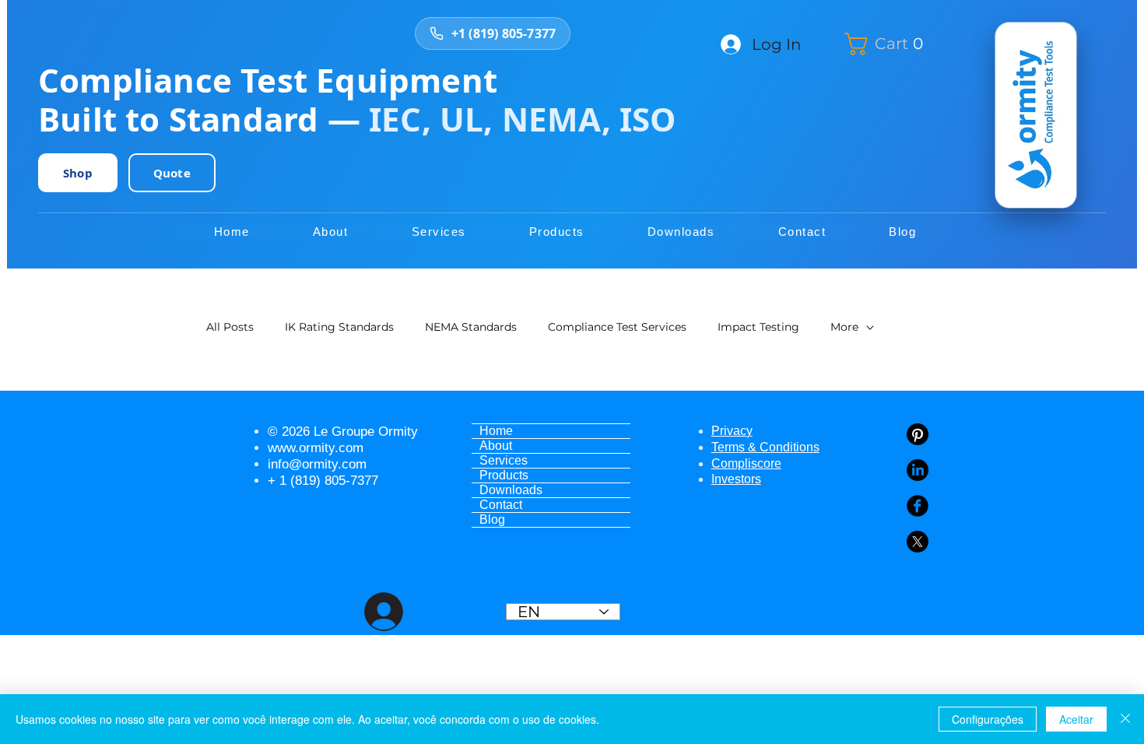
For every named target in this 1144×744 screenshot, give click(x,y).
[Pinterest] (917, 434)
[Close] (1125, 719)
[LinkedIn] (917, 470)
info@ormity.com (317, 464)
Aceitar (1076, 719)
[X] (917, 542)
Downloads (510, 490)
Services (503, 460)
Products (503, 475)
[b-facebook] (917, 506)
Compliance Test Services (617, 327)
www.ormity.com (315, 447)
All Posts (230, 327)
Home (496, 430)
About (495, 445)
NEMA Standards (471, 327)
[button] (889, 44)
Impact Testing (758, 327)
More (844, 327)
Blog (492, 519)
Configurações (987, 719)
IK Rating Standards (339, 327)
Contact (500, 504)
